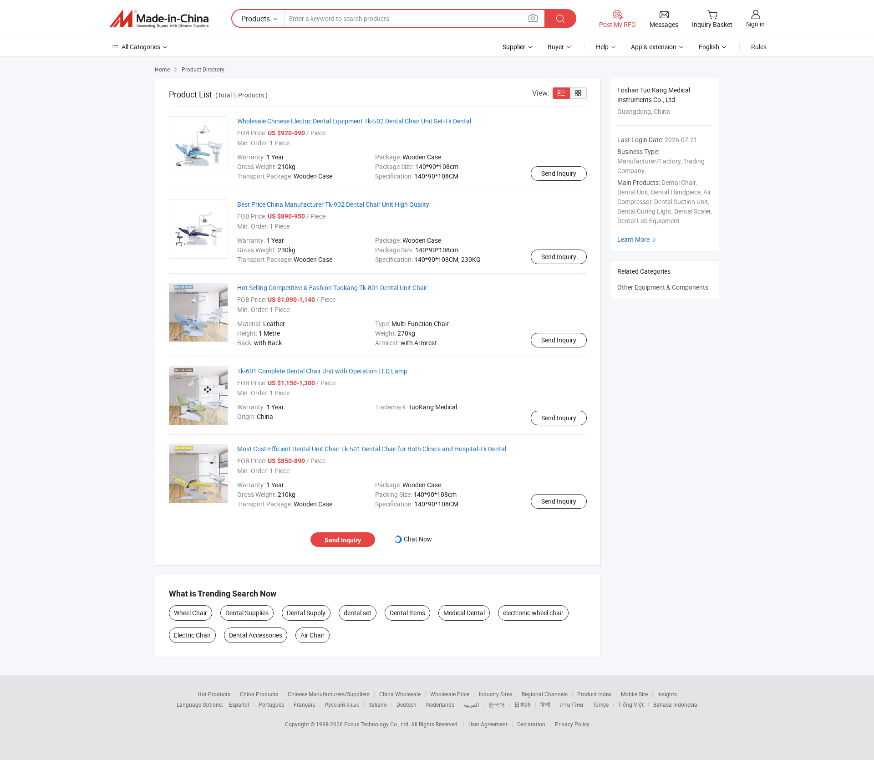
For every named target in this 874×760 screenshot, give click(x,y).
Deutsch (406, 704)
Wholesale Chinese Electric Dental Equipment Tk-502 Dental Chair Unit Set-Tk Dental (354, 121)
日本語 (522, 704)
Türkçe (601, 704)
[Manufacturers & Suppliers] (158, 18)
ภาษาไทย (571, 704)
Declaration (531, 724)
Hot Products (214, 694)
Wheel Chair (190, 612)
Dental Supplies (247, 612)
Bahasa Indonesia (675, 704)
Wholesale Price (449, 694)
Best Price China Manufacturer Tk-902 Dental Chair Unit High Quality (333, 204)
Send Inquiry (558, 173)
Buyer (556, 46)
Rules (759, 46)
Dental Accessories (255, 635)
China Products (259, 694)
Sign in (755, 24)
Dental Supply (306, 612)
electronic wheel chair (533, 612)
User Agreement (488, 724)
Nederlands (440, 704)
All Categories (141, 46)
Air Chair (312, 635)
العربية (471, 704)
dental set (357, 612)
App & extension (653, 46)
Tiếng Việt (631, 704)
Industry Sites (495, 694)
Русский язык (342, 704)
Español (239, 704)
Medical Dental (464, 612)
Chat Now (418, 539)
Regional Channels (545, 694)
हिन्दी (545, 704)
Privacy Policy (572, 724)
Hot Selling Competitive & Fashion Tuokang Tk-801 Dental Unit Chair (332, 287)
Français (304, 704)
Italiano (377, 704)
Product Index (594, 694)
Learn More (637, 239)
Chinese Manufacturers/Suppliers (329, 694)
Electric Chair (192, 635)
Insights (667, 694)
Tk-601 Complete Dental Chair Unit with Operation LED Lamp (322, 371)
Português (271, 704)
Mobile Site (634, 694)
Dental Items (407, 612)
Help (602, 46)
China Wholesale (400, 694)
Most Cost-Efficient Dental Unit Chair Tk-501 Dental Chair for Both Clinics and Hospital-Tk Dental (371, 448)
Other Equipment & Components (662, 287)
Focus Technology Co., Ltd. (377, 724)
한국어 (496, 704)
